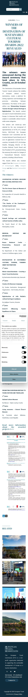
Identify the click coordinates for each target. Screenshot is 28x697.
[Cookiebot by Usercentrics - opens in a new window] (19, 316)
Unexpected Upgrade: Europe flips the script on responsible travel (14, 578)
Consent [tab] (5, 320)
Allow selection (14, 374)
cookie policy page (7, 341)
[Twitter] (7, 671)
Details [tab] (14, 320)
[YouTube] (14, 671)
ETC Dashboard (17, 675)
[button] (24, 12)
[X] (6, 516)
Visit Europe (8, 675)
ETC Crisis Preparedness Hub (13, 677)
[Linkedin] (3, 516)
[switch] (24, 352)
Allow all (14, 369)
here (12, 429)
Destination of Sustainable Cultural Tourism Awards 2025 (12, 629)
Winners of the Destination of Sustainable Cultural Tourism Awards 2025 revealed (12, 604)
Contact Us (11, 680)
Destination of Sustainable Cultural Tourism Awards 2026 (12, 552)
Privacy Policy (18, 694)
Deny (14, 379)
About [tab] (23, 320)
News (18, 20)
